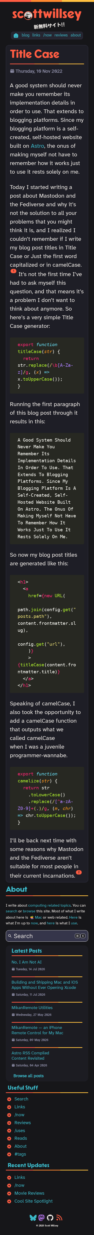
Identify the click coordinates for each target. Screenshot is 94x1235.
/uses (19, 1131)
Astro (37, 146)
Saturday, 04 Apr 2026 (31, 1065)
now (34, 923)
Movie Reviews (29, 1193)
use (74, 923)
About (20, 1146)
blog (25, 35)
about (76, 35)
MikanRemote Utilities (32, 1008)
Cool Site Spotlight (33, 1201)
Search (21, 1099)
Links (19, 1107)
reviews (61, 35)
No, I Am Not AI (27, 962)
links (36, 35)
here (51, 923)
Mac (38, 918)
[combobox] (47, 936)
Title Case (34, 54)
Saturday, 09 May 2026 (32, 1040)
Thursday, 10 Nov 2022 (39, 71)
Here (73, 918)
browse (29, 911)
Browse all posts (28, 1076)
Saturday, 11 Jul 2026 (30, 994)
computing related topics (49, 906)
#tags (20, 1154)
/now (47, 35)
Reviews (22, 1123)
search (11, 911)
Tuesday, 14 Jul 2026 (30, 969)
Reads (20, 1138)
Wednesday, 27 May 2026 (34, 1014)
